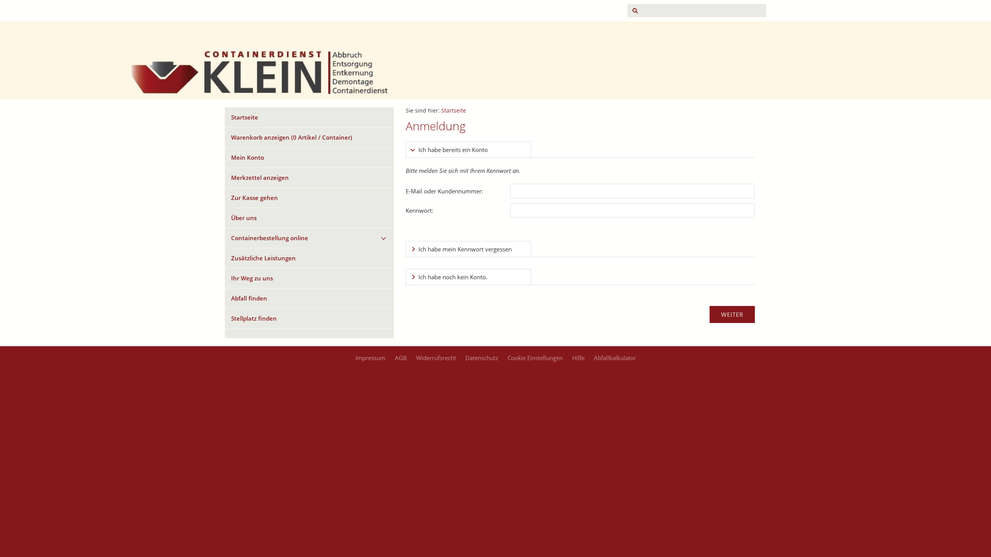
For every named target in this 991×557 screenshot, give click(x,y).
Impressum (370, 358)
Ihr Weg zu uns (252, 278)
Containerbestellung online (269, 238)
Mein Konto (247, 157)
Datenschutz (481, 358)
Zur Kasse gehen (254, 198)
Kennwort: (419, 210)
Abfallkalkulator (615, 358)
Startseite (244, 117)
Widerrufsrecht (436, 358)
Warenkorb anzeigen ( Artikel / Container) (291, 137)
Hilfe (578, 358)
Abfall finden (249, 298)
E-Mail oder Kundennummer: (444, 191)
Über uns (244, 218)
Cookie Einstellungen (535, 358)
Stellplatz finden (254, 318)
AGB (401, 358)
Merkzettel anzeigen (260, 177)
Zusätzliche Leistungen (263, 258)
